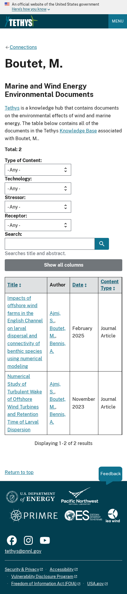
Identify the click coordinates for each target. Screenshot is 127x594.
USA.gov (95, 583)
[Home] (21, 21)
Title (12, 285)
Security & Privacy (22, 569)
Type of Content (22, 160)
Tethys (12, 108)
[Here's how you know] (63, 7)
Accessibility (62, 569)
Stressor (14, 197)
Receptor (15, 216)
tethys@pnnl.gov (23, 551)
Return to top (19, 472)
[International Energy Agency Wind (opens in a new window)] (113, 516)
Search (13, 234)
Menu (117, 21)
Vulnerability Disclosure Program (42, 576)
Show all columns (63, 265)
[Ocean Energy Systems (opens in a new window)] (83, 516)
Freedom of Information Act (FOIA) (43, 583)
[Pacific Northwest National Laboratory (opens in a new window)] (77, 498)
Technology (17, 179)
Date (77, 285)
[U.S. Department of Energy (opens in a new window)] (30, 498)
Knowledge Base (78, 131)
